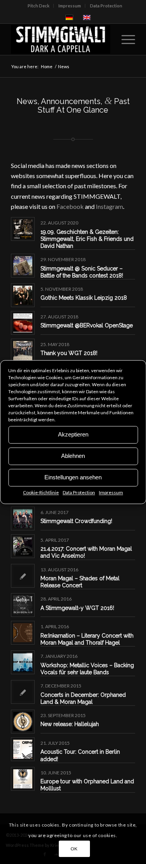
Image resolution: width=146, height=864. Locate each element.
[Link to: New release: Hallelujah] (22, 721)
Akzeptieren (73, 434)
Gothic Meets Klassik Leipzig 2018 (83, 298)
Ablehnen (73, 455)
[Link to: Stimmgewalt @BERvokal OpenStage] (22, 322)
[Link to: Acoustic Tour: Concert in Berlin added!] (22, 749)
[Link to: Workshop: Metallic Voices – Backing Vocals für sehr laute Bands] (22, 662)
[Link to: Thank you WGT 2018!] (22, 350)
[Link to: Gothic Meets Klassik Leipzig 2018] (22, 295)
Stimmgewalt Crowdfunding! (76, 521)
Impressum (111, 492)
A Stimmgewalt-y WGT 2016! (77, 608)
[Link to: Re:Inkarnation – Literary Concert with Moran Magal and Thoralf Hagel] (22, 632)
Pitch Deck (38, 5)
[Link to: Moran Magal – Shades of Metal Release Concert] (22, 575)
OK (74, 849)
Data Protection (79, 492)
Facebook (70, 206)
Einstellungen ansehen (73, 477)
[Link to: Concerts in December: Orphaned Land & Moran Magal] (22, 691)
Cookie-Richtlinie (41, 492)
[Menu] (124, 39)
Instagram (109, 206)
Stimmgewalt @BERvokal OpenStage (86, 325)
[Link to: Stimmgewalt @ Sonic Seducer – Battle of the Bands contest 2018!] (22, 265)
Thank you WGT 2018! (68, 353)
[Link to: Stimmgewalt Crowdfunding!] (22, 518)
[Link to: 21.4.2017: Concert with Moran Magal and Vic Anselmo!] (22, 546)
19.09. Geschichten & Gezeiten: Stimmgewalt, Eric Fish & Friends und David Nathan (87, 239)
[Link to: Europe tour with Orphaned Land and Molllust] (22, 778)
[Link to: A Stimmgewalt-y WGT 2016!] (22, 605)
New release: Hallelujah (69, 724)
